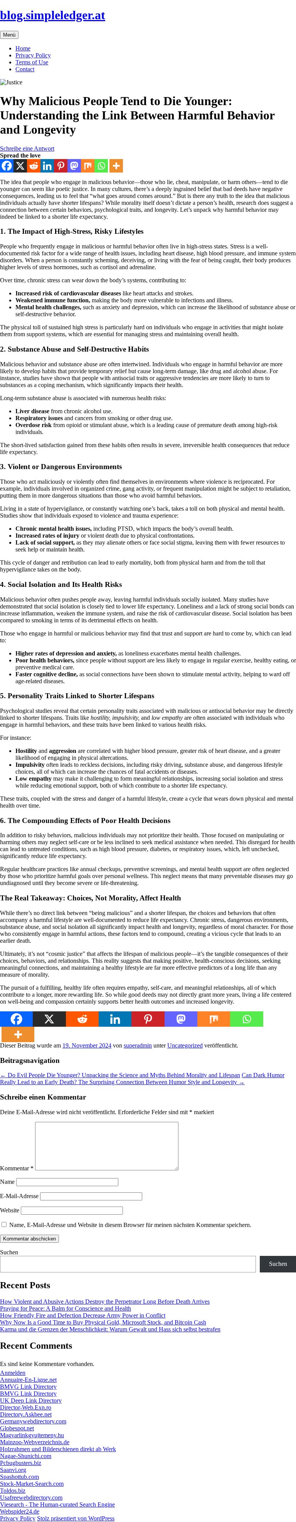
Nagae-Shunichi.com (25, 1456)
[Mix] (87, 166)
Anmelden (12, 1372)
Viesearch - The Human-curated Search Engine (57, 1504)
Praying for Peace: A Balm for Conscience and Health (65, 1308)
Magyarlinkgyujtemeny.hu (32, 1435)
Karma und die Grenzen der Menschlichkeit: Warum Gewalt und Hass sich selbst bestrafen (110, 1329)
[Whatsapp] (101, 166)
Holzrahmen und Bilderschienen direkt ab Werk (58, 1449)
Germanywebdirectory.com (33, 1421)
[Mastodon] (74, 166)
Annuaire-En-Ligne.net (28, 1379)
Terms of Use (31, 62)
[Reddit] (33, 166)
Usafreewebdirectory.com (31, 1497)
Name (7, 1181)
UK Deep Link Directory (31, 1400)
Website (9, 1210)
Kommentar (17, 1168)
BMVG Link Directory (28, 1386)
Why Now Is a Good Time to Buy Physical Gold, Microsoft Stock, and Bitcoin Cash (103, 1322)
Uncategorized (185, 1045)
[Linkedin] (47, 166)
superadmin (138, 1045)
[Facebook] (6, 166)
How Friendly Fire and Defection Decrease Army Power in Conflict (82, 1315)
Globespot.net (17, 1428)
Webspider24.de (19, 1511)
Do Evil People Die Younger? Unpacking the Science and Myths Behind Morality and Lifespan (120, 1075)
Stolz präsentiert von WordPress (75, 1518)
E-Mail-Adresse (19, 1196)
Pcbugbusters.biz (20, 1463)
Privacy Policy (33, 55)
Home (22, 48)
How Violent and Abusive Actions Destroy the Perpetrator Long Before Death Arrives (105, 1301)
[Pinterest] (60, 166)
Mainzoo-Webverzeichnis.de (34, 1442)
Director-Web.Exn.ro (25, 1407)
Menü (9, 35)
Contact (24, 69)
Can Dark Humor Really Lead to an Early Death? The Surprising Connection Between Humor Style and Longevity (142, 1078)
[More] (116, 166)
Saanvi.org (13, 1470)
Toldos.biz (12, 1490)
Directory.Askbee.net (26, 1414)
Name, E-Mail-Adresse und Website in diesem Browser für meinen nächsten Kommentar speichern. (130, 1225)
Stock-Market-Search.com (32, 1483)
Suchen (9, 1252)
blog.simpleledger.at (52, 15)
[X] (20, 166)
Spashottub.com (19, 1476)
